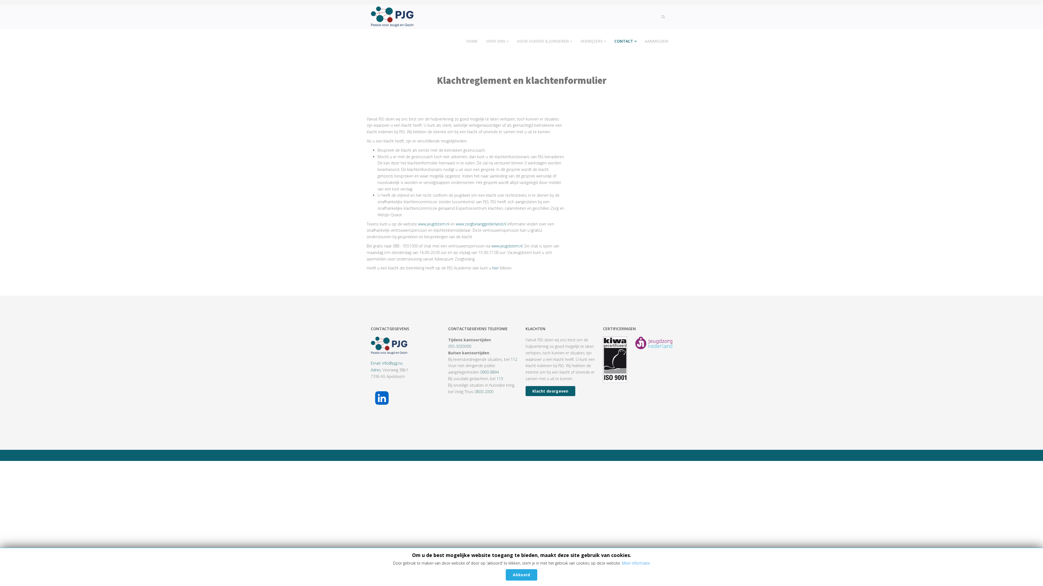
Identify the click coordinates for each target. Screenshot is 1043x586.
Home (472, 41)
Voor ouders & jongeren (543, 41)
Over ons (495, 41)
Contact (623, 41)
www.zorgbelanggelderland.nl (481, 224)
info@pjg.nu (392, 363)
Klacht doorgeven (550, 391)
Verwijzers (591, 41)
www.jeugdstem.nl (433, 224)
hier (495, 267)
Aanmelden (656, 41)
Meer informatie (636, 563)
